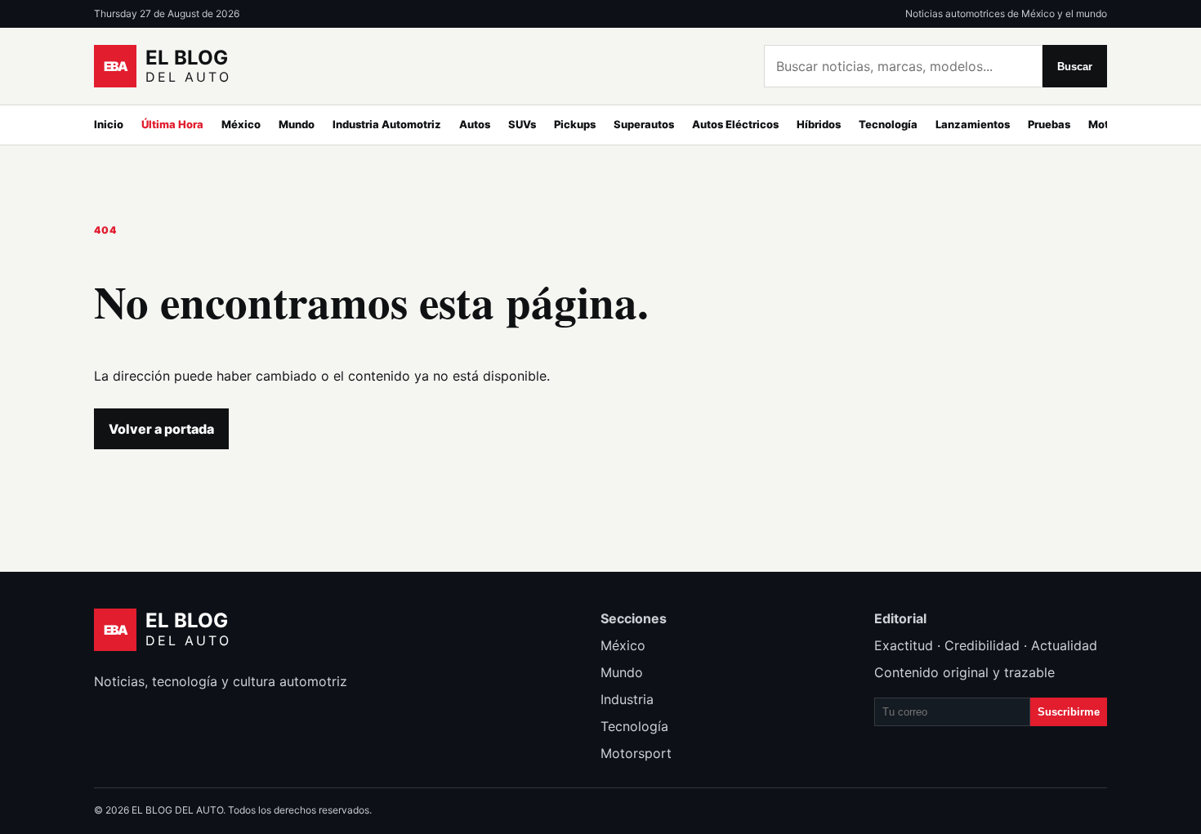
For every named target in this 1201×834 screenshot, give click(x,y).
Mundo (297, 124)
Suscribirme (1069, 712)
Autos (474, 124)
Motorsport (636, 753)
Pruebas (1049, 124)
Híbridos (819, 124)
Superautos (644, 124)
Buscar (1074, 66)
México (241, 124)
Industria (627, 699)
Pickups (575, 124)
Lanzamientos (972, 124)
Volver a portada (161, 429)
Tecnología (888, 124)
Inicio (108, 124)
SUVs (522, 124)
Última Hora (172, 124)
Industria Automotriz (387, 124)
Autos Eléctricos (735, 124)
